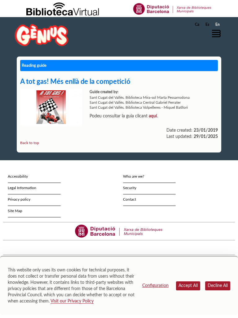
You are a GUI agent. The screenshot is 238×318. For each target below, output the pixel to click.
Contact (129, 199)
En (217, 24)
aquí (153, 116)
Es (207, 24)
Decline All (218, 286)
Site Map (15, 211)
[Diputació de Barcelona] (172, 8)
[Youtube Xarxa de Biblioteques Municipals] (116, 247)
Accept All (188, 286)
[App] (133, 247)
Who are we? (133, 176)
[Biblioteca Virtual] (62, 8)
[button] (218, 33)
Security (129, 188)
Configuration (155, 286)
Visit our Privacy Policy (72, 301)
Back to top (29, 143)
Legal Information (22, 188)
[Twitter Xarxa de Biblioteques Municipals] (105, 247)
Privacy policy (19, 199)
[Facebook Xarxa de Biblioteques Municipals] (110, 247)
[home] (41, 34)
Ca (197, 24)
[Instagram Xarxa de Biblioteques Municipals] (122, 247)
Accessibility (18, 176)
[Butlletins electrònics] (127, 247)
